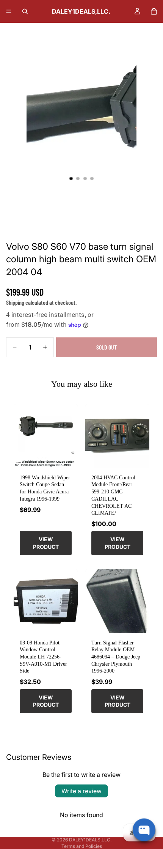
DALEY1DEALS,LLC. (90, 840)
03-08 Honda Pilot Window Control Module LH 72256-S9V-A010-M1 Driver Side (43, 657)
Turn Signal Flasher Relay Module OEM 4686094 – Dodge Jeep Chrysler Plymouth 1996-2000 (115, 657)
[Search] (25, 11)
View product (46, 543)
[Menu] (8, 11)
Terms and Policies (81, 846)
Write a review (81, 791)
